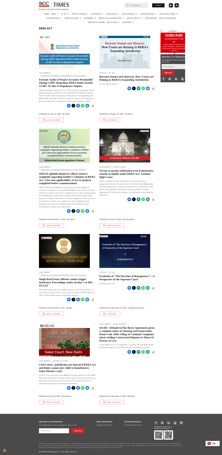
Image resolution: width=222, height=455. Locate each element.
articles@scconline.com (133, 425)
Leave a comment (53, 120)
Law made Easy (52, 18)
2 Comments (111, 120)
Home (46, 14)
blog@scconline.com (104, 425)
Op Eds (102, 73)
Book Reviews (151, 18)
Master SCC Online (96, 22)
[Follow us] (163, 79)
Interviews (88, 18)
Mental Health (133, 18)
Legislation (111, 14)
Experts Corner (79, 14)
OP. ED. (64, 14)
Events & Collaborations (110, 18)
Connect (158, 5)
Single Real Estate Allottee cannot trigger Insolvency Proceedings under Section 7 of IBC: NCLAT (66, 282)
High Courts (119, 167)
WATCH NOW (112, 22)
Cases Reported (147, 14)
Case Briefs (96, 14)
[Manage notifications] (4, 450)
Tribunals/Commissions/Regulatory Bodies (63, 76)
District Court (60, 361)
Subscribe (126, 22)
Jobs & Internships (167, 18)
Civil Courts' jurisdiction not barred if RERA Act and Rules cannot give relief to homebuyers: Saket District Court (67, 367)
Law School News (167, 14)
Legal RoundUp (128, 14)
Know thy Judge (72, 18)
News (53, 14)
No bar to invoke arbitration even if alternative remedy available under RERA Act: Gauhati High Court (126, 174)
